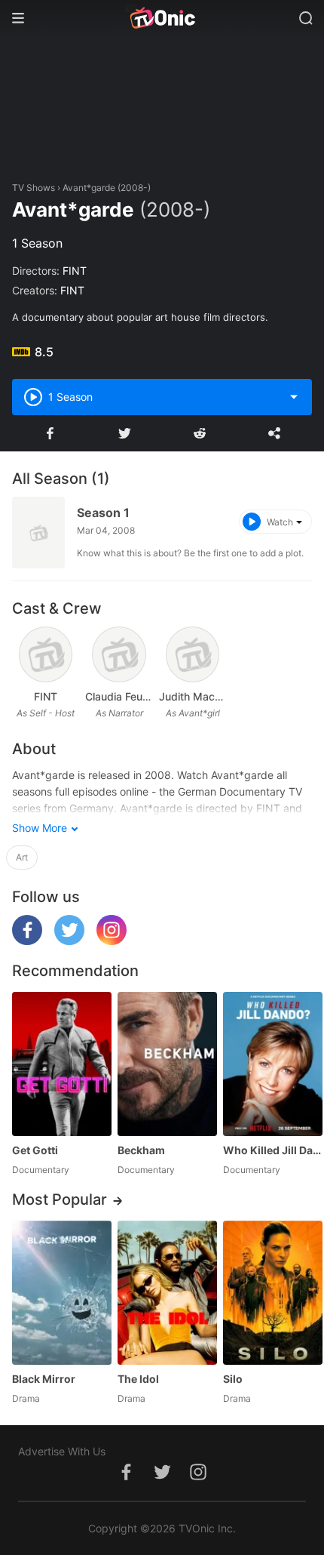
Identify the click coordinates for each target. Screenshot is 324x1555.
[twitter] (69, 941)
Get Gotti (35, 1150)
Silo (233, 1378)
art (22, 857)
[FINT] (46, 654)
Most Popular (59, 1199)
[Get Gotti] (62, 1064)
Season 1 (103, 512)
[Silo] (272, 1293)
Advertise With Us (61, 1451)
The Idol (138, 1378)
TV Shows (33, 187)
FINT (75, 270)
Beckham (141, 1150)
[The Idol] (167, 1293)
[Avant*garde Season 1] (38, 532)
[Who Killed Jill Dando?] (272, 1064)
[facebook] (27, 941)
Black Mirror (43, 1378)
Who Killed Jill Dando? (272, 1150)
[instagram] (111, 941)
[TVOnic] (162, 18)
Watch (280, 522)
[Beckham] (167, 1064)
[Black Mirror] (62, 1293)
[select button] (294, 397)
